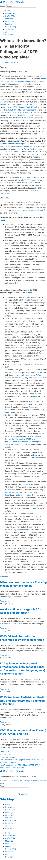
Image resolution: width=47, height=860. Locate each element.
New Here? (9, 35)
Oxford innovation (23, 495)
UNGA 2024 (10, 16)
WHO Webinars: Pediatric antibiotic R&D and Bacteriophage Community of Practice (23, 701)
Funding (8, 24)
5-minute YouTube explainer (28, 180)
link (7, 264)
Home (7, 11)
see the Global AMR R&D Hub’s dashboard (18, 110)
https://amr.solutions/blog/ (32, 210)
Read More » (5, 601)
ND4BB (3, 105)
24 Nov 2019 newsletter (23, 118)
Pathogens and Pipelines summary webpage (18, 146)
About (7, 32)
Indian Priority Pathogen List (16, 143)
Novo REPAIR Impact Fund (19, 107)
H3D (29, 548)
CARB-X (32, 105)
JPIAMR (34, 107)
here (2, 220)
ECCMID (34, 364)
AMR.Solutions (12, 2)
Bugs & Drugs (11, 27)
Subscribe (9, 29)
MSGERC (29, 404)
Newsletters (10, 13)
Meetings (9, 19)
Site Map (7, 799)
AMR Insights (26, 375)
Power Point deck (31, 149)
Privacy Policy (23, 794)
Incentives (9, 21)
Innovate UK (38, 372)
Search (3, 6)
